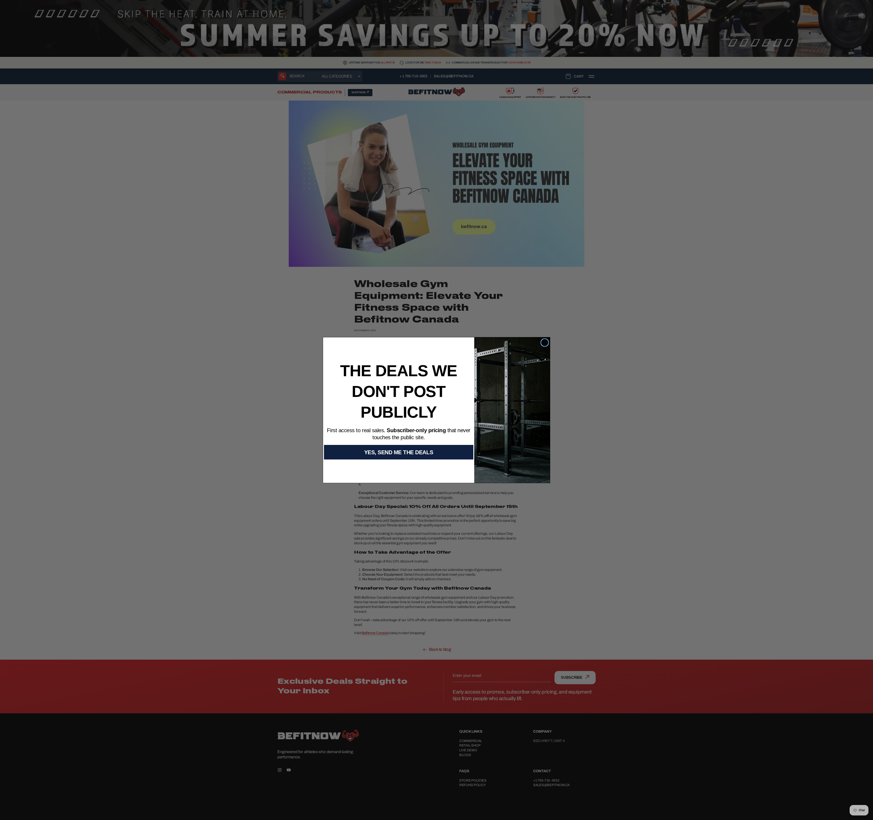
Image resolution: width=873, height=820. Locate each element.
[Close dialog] (544, 342)
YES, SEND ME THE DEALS (398, 452)
